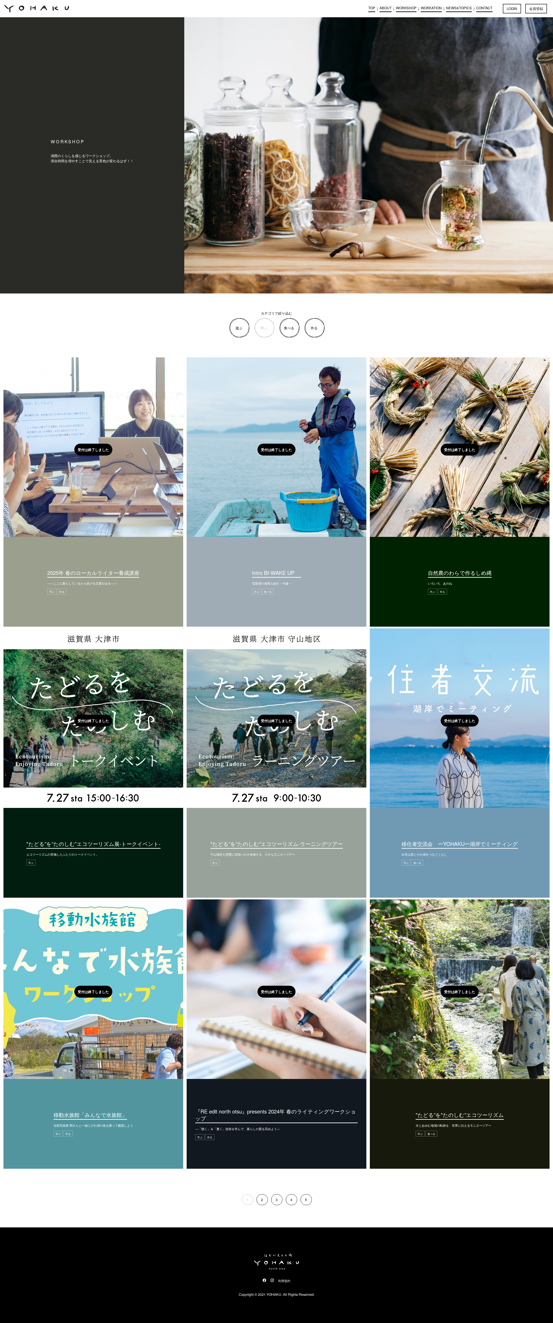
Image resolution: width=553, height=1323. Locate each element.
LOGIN (512, 8)
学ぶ (264, 327)
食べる (289, 327)
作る (314, 327)
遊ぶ (238, 327)
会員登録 (536, 8)
